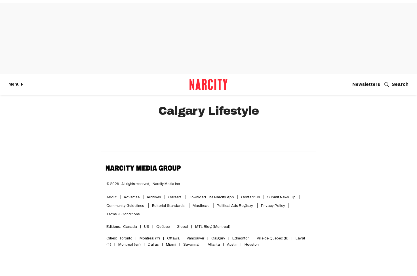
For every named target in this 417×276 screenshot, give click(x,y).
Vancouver (195, 238)
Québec (163, 227)
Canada (130, 227)
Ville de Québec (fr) (272, 238)
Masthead (201, 206)
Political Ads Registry (235, 206)
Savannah (192, 245)
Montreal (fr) (150, 238)
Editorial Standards (169, 206)
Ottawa (173, 238)
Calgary (218, 238)
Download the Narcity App (211, 197)
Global (182, 227)
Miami (171, 245)
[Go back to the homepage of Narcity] (208, 84)
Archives (154, 197)
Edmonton (241, 238)
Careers (175, 197)
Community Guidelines (125, 206)
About (111, 197)
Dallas (153, 245)
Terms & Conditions (123, 214)
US (146, 227)
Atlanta (214, 245)
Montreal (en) (129, 245)
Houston (252, 245)
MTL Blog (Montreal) (212, 227)
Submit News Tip (281, 197)
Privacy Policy (273, 206)
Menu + (16, 84)
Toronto (125, 238)
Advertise (132, 197)
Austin (232, 245)
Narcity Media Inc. (167, 184)
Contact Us (250, 197)
